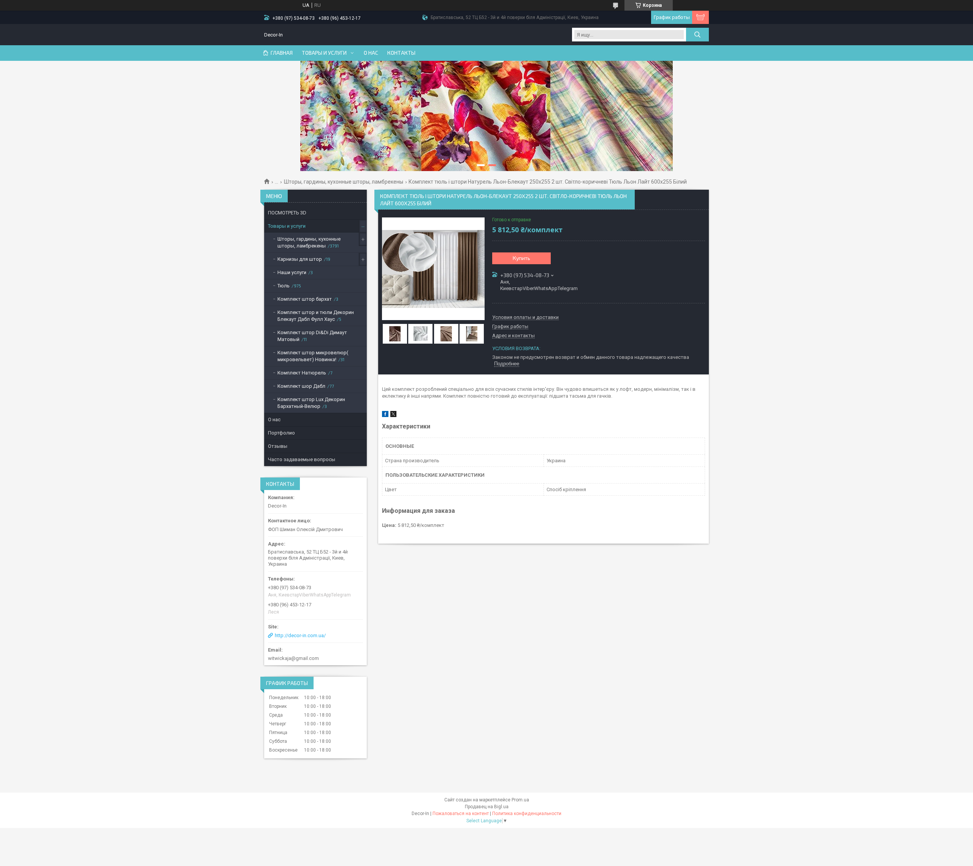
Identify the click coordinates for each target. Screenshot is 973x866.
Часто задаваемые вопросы (301, 459)
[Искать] (697, 34)
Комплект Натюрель (301, 373)
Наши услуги (291, 272)
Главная (282, 53)
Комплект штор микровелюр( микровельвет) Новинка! (312, 356)
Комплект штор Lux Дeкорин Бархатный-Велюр (311, 403)
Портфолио (281, 433)
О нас (371, 53)
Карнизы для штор (299, 259)
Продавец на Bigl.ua (487, 806)
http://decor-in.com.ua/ (300, 635)
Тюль (283, 286)
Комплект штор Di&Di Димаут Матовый (312, 336)
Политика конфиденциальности (526, 813)
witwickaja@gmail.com (293, 658)
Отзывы (277, 446)
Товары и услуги (324, 53)
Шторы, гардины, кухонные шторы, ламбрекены (343, 182)
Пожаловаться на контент (461, 813)
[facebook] (385, 415)
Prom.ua (520, 800)
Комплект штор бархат (304, 299)
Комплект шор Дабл (301, 386)
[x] (393, 415)
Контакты (401, 53)
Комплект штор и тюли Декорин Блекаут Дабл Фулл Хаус (315, 315)
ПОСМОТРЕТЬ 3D (287, 213)
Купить (521, 258)
